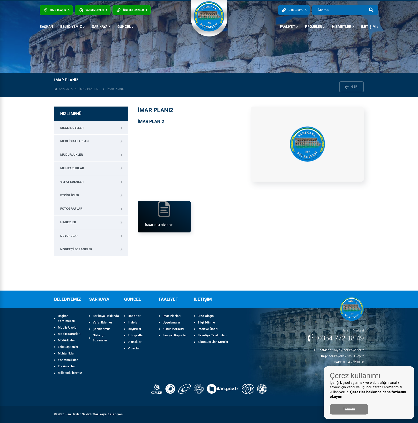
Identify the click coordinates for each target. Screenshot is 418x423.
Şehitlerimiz (101, 329)
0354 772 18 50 (349, 362)
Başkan (46, 27)
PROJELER (313, 27)
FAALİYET (287, 27)
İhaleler (133, 322)
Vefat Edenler (71, 182)
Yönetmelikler (68, 360)
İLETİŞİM (368, 27)
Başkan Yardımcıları (66, 318)
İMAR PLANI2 (116, 89)
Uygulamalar (171, 322)
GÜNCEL (124, 27)
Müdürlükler (71, 154)
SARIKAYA (99, 27)
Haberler (68, 222)
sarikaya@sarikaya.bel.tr (339, 350)
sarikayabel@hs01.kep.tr (342, 356)
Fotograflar (71, 208)
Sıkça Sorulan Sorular (213, 342)
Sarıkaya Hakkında (106, 316)
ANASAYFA (65, 89)
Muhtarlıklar (72, 168)
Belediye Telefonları (212, 335)
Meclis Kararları (74, 141)
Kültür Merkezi (173, 329)
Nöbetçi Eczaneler (76, 249)
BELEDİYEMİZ (71, 27)
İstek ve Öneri (207, 329)
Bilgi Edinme (206, 322)
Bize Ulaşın (206, 316)
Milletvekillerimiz (70, 373)
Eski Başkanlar (68, 347)
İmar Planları (90, 89)
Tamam (349, 409)
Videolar (134, 348)
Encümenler (66, 366)
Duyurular (69, 236)
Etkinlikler (69, 195)
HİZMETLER (341, 27)
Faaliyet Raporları (175, 335)
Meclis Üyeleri (72, 128)
